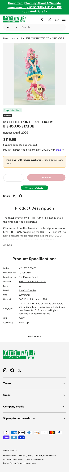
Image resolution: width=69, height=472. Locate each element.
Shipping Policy (26, 455)
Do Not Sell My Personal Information (19, 463)
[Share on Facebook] (20, 196)
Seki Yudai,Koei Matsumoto (32, 281)
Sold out (46, 177)
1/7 (20, 285)
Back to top (34, 336)
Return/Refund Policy (46, 455)
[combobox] (34, 27)
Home (6, 38)
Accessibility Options (13, 459)
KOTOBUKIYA (25, 272)
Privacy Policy (9, 455)
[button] (34, 187)
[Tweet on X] (14, 196)
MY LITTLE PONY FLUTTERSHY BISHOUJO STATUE (42, 38)
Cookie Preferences (35, 459)
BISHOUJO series (27, 290)
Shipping (7, 144)
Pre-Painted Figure (28, 277)
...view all (8, 245)
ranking (15, 38)
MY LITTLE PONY (27, 268)
